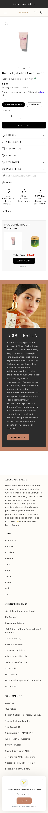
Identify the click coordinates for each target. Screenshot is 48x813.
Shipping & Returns (14, 623)
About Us (9, 703)
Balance (9, 558)
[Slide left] (18, 68)
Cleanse (9, 546)
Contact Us (11, 686)
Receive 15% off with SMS (17, 769)
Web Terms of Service (16, 662)
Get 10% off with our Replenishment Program (23, 631)
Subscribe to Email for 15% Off (20, 763)
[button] (5, 12)
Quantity (6, 110)
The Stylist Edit (12, 727)
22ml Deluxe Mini (13, 104)
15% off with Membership (17, 739)
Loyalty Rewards (13, 745)
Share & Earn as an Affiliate (19, 751)
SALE (7, 594)
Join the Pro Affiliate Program (20, 757)
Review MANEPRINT (14, 644)
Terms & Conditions (15, 650)
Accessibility (11, 668)
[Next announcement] (43, 4)
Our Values (10, 709)
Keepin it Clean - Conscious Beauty (23, 715)
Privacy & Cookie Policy (17, 656)
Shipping (5, 88)
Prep (7, 570)
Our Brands (10, 540)
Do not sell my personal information (23, 680)
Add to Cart (24, 260)
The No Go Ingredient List (18, 721)
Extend (8, 582)
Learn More (24, 201)
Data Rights (11, 674)
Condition (10, 552)
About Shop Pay (13, 638)
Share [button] (8, 211)
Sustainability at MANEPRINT (19, 733)
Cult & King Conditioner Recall (20, 611)
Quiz (7, 588)
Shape (8, 576)
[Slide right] (30, 68)
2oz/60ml (34, 104)
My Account (11, 617)
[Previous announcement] (5, 4)
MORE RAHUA (18, 437)
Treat (8, 564)
